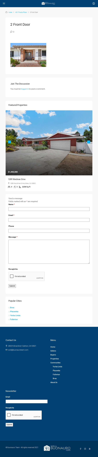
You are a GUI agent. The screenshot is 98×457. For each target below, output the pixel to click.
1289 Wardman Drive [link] (16, 179)
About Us (53, 382)
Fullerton (56, 374)
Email (11, 215)
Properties (54, 359)
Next (88, 141)
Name (11, 204)
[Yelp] (90, 449)
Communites (55, 363)
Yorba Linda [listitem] (15, 315)
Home (10, 12)
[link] (49, 142)
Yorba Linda (57, 367)
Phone (11, 226)
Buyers (53, 355)
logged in (25, 89)
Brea (55, 378)
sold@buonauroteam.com (18, 350)
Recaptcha (13, 269)
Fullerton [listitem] (14, 319)
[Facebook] (81, 449)
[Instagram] (85, 449)
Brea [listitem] (12, 307)
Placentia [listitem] (14, 311)
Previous (9, 141)
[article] (49, 150)
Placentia (56, 371)
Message (12, 237)
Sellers (53, 351)
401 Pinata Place (21, 12)
